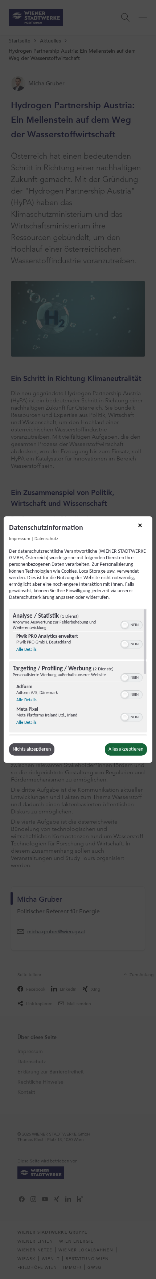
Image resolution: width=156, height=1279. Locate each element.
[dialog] (78, 639)
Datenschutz (46, 539)
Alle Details (26, 649)
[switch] (131, 624)
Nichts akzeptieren (32, 749)
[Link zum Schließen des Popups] (142, 528)
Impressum (19, 539)
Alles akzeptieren (125, 749)
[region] (78, 671)
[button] (125, 624)
